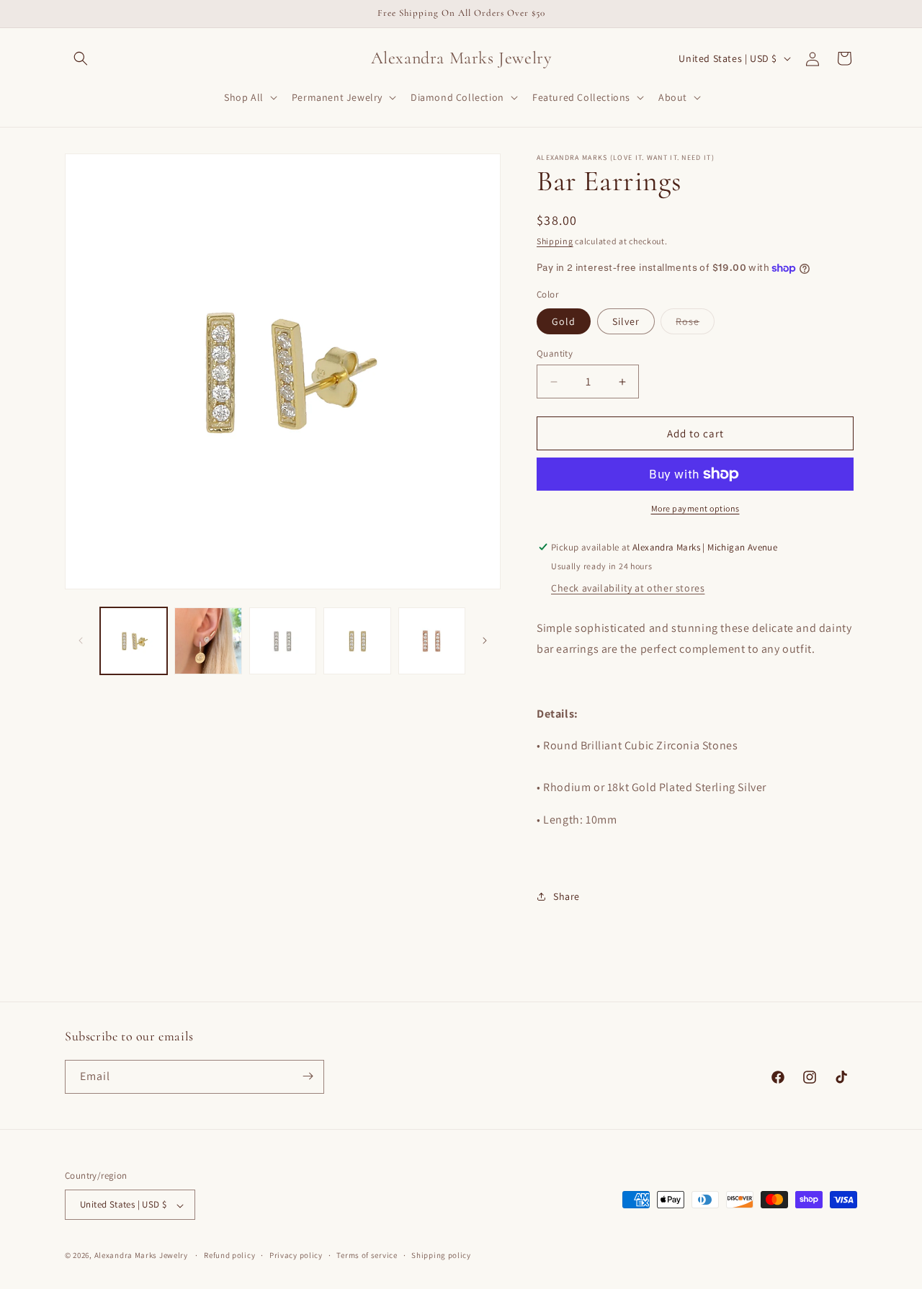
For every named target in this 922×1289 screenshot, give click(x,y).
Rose (695, 324)
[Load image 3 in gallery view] (282, 640)
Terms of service (366, 1255)
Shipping (555, 241)
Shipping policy (441, 1255)
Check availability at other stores (627, 587)
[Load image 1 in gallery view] (133, 640)
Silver (626, 321)
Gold (564, 321)
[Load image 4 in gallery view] (356, 640)
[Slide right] (485, 640)
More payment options (695, 508)
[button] (81, 58)
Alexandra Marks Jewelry (141, 1256)
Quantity (555, 353)
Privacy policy (296, 1255)
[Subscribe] (307, 1076)
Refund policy (229, 1255)
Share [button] (566, 896)
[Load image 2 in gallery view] (207, 640)
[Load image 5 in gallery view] (431, 640)
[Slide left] (81, 640)
